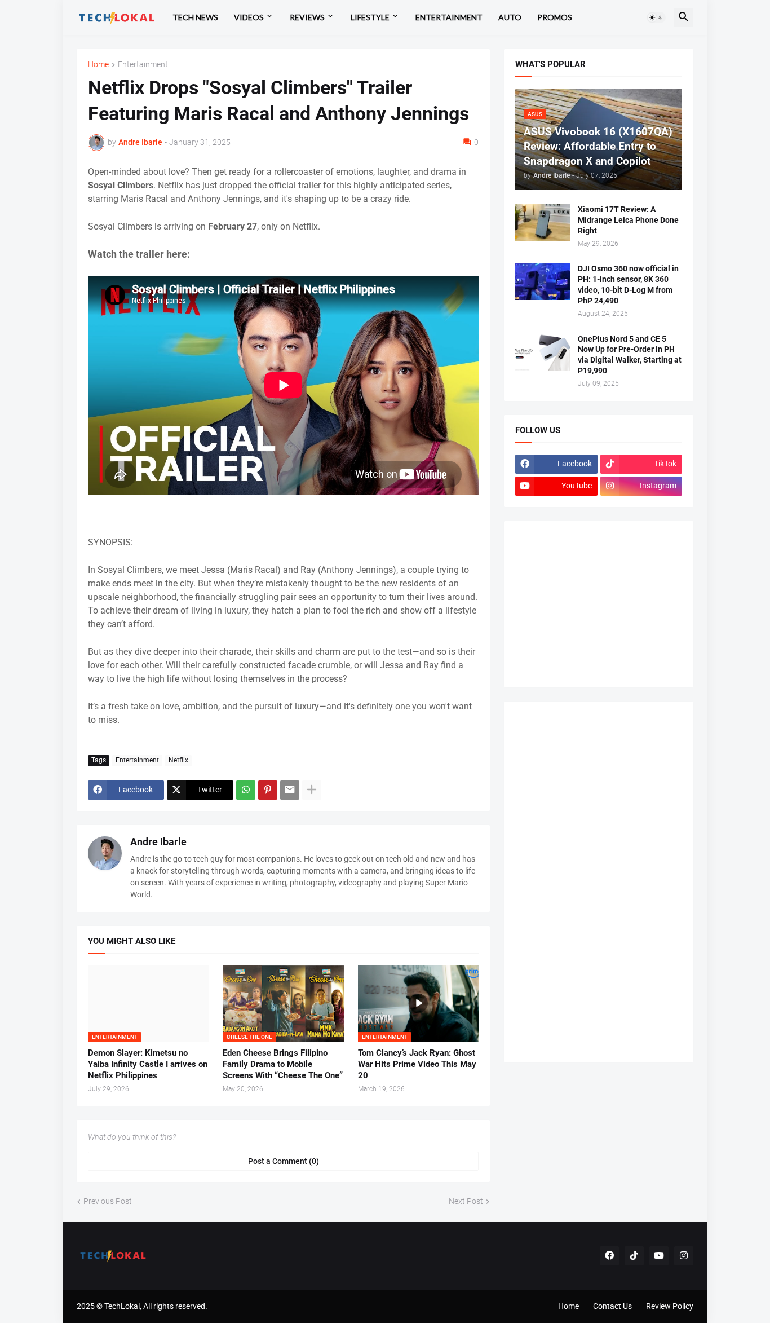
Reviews (307, 17)
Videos (249, 17)
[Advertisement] (599, 602)
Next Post (466, 1201)
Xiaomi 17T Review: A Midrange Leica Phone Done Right (628, 220)
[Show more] (311, 790)
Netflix (178, 760)
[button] (656, 17)
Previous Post (107, 1201)
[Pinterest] (267, 790)
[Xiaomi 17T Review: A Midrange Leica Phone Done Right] (542, 222)
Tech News (195, 17)
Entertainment (449, 17)
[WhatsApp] (245, 790)
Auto (509, 17)
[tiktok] (634, 1255)
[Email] (289, 790)
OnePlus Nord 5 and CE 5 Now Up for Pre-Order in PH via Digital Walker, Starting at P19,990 (630, 355)
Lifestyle (370, 17)
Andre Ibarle (158, 842)
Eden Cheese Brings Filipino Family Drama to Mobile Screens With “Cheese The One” (283, 1064)
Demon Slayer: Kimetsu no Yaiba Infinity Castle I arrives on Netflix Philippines (147, 1064)
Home (98, 64)
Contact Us (612, 1306)
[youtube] (659, 1255)
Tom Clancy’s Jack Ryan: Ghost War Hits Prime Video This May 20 (417, 1064)
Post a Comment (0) (283, 1161)
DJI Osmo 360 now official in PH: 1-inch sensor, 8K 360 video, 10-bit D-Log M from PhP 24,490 (628, 284)
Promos (554, 17)
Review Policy (669, 1306)
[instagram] (683, 1255)
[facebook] (609, 1255)
